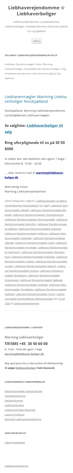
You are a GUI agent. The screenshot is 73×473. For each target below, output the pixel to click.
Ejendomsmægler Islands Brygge (23, 391)
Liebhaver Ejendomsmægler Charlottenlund (38, 215)
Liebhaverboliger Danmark (20, 410)
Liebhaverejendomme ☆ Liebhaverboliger (36, 11)
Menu (37, 40)
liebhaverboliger (26, 368)
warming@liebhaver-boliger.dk (24, 354)
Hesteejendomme (15, 396)
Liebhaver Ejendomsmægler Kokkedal (33, 257)
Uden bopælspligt (15, 442)
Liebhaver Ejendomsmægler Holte (34, 243)
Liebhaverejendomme (26, 303)
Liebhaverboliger (14, 405)
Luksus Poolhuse (14, 414)
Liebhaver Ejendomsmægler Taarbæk (26, 285)
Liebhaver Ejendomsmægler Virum (35, 294)
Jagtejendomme (14, 400)
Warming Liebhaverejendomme (23, 419)
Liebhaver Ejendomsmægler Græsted (39, 229)
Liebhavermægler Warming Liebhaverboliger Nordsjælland (36, 99)
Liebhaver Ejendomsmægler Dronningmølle (30, 219)
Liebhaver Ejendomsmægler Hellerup (26, 233)
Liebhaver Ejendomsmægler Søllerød (41, 280)
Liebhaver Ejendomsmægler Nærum (35, 266)
